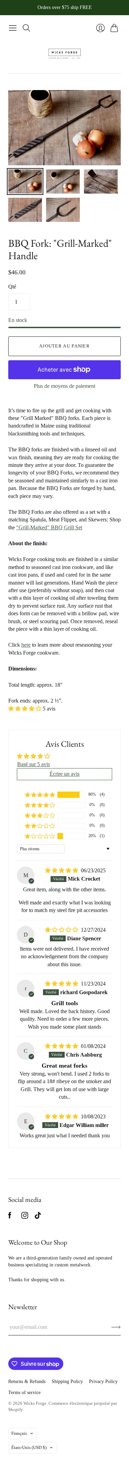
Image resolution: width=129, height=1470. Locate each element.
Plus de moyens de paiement (64, 386)
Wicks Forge (34, 1403)
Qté (12, 287)
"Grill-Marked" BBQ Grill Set (49, 527)
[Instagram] (24, 1217)
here (26, 645)
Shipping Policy (67, 1381)
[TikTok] (37, 1217)
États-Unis (28, 1447)
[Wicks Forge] (64, 54)
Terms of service (24, 1392)
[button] (25, 709)
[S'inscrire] (116, 1327)
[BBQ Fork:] (25, 181)
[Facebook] (9, 1217)
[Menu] (13, 28)
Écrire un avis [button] (64, 774)
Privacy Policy (103, 1381)
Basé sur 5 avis (33, 764)
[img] (62, 870)
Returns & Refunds (26, 1381)
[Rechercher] (26, 28)
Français (19, 1433)
